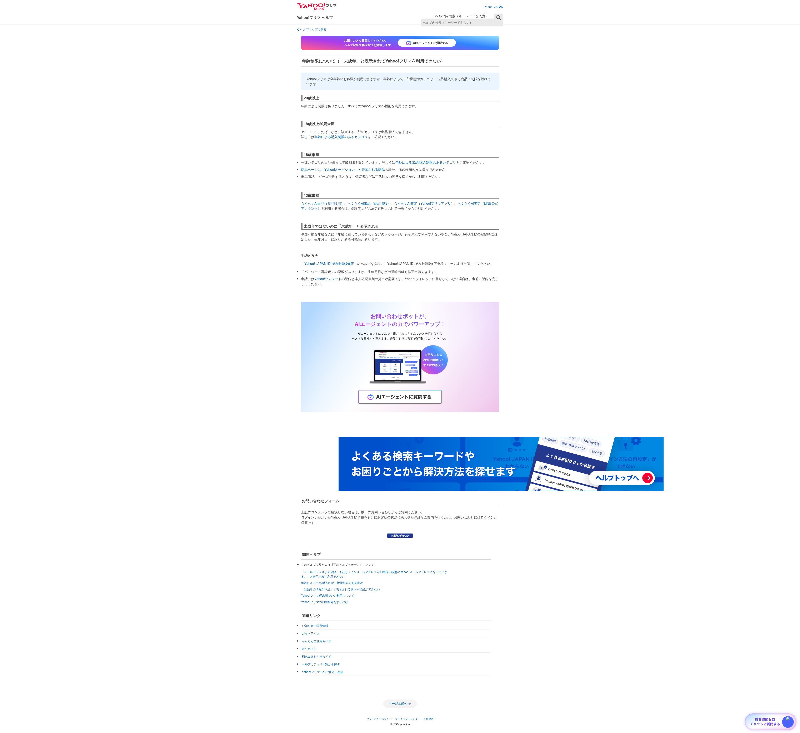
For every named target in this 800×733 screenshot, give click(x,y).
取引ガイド (309, 649)
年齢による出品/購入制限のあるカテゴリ (425, 162)
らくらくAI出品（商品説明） (322, 203)
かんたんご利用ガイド (316, 641)
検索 (498, 17)
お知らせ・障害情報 (315, 625)
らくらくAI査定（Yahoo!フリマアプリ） (424, 203)
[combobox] (462, 22)
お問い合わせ (400, 536)
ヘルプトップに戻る (313, 29)
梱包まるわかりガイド (316, 656)
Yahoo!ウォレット (327, 278)
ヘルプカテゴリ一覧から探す (321, 664)
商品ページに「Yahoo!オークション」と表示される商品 (343, 169)
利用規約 (429, 719)
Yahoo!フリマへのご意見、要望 (322, 672)
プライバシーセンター (407, 719)
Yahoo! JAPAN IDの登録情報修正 (329, 263)
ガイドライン (310, 633)
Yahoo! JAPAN (493, 7)
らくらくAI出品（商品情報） (369, 203)
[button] (788, 722)
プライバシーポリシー (378, 719)
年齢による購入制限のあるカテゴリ (341, 136)
